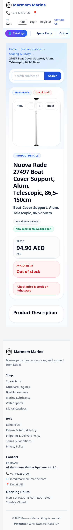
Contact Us (59, 21)
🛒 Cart (8, 21)
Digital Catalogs (16, 408)
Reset (50, 106)
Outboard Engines (18, 387)
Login (33, 21)
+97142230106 (20, 13)
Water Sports (14, 403)
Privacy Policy (14, 446)
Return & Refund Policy (21, 430)
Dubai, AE (16, 484)
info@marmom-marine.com (28, 479)
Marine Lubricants (18, 397)
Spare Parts (44, 33)
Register (45, 21)
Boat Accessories (17, 392)
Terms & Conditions (19, 441)
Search (52, 76)
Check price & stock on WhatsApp (32, 288)
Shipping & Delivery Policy (23, 435)
